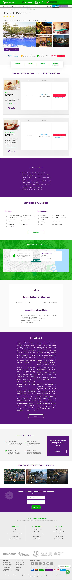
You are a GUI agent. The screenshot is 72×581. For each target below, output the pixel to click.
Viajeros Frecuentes (20, 562)
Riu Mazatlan (37, 531)
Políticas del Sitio (26, 575)
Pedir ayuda (58, 451)
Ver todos (35, 232)
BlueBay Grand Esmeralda (59, 531)
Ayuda (57, 575)
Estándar (7, 92)
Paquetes (17, 569)
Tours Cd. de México (7, 565)
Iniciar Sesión (53, 2)
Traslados (18, 570)
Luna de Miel (18, 567)
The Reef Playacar (59, 536)
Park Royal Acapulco (58, 534)
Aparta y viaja (31, 576)
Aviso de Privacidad (35, 575)
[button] (28, 6)
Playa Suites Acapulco (59, 538)
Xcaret (14, 529)
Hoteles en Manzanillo (11, 9)
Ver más (35, 416)
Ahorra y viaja (38, 576)
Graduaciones (18, 565)
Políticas (43, 63)
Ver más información (11, 103)
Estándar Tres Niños (9, 132)
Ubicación (30, 63)
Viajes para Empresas (20, 564)
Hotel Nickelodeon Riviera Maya (37, 534)
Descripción (17, 63)
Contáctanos (19, 575)
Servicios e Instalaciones (55, 64)
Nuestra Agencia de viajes (10, 575)
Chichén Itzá (15, 536)
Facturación (43, 575)
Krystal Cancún (37, 538)
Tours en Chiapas (7, 569)
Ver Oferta (61, 55)
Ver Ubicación (53, 20)
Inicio (4, 9)
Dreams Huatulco (59, 529)
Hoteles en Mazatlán (7, 564)
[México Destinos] (10, 2)
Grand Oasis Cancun (36, 529)
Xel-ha (14, 531)
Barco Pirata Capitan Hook (15, 538)
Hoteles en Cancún (7, 562)
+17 (66, 40)
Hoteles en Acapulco (7, 570)
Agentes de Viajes (50, 575)
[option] (14, 477)
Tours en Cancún (6, 567)
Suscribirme (36, 507)
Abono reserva (63, 575)
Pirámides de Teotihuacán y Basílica (15, 534)
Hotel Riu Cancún (37, 536)
